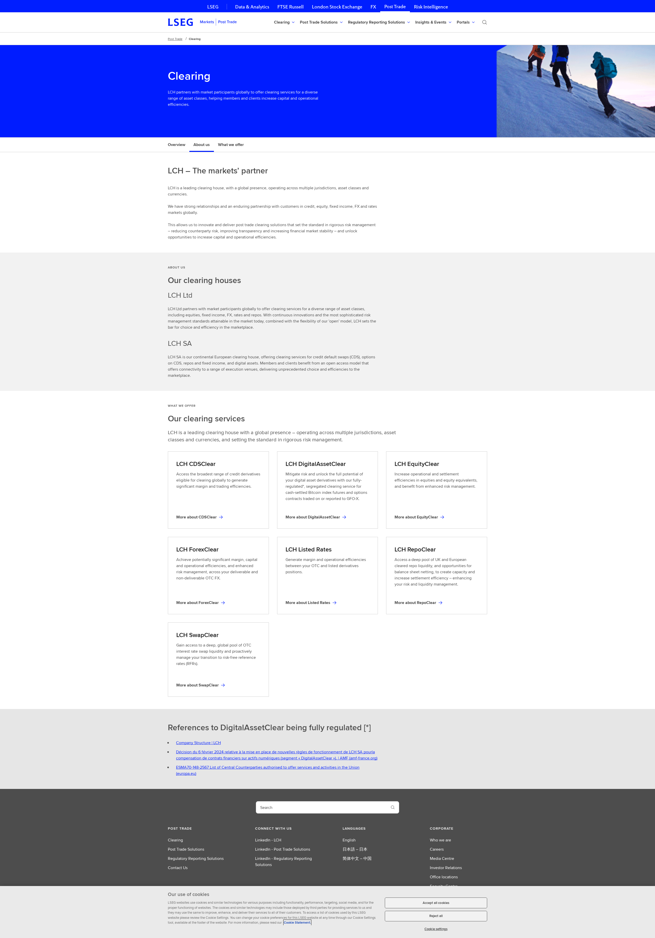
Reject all (436, 916)
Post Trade (395, 6)
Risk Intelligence (431, 7)
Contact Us (178, 868)
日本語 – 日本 (355, 849)
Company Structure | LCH (198, 743)
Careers (437, 849)
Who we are (440, 840)
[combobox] (321, 807)
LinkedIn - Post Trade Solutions (282, 849)
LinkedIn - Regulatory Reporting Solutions (283, 862)
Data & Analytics (252, 7)
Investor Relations (446, 868)
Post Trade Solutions (186, 849)
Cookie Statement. (297, 922)
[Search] (484, 22)
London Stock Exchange (337, 7)
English (349, 840)
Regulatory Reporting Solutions (196, 858)
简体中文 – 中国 (357, 858)
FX (373, 7)
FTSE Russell (290, 7)
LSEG (213, 7)
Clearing (175, 840)
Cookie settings (435, 928)
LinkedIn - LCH (268, 840)
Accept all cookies (436, 902)
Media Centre (442, 858)
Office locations (444, 877)
